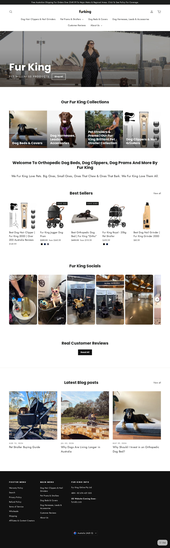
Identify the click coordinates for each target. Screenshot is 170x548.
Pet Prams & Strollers (70, 19)
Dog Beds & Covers (98, 19)
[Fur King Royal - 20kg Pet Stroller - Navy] (107, 244)
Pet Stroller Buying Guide (24, 447)
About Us (95, 25)
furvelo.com (76, 501)
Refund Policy (15, 501)
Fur (72, 487)
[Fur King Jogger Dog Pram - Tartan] (48, 244)
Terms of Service (16, 506)
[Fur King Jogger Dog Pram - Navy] (45, 244)
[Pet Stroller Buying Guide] (33, 415)
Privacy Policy (15, 497)
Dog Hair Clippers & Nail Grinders (38, 19)
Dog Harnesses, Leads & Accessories (131, 19)
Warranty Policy (16, 487)
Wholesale (13, 511)
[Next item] (157, 300)
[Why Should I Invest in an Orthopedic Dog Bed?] (137, 415)
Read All (85, 352)
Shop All (59, 76)
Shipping (13, 516)
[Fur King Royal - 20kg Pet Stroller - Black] (104, 244)
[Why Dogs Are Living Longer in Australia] (85, 415)
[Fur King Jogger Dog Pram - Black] (42, 244)
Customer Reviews (77, 25)
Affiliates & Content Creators (21, 520)
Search (12, 492)
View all (157, 193)
